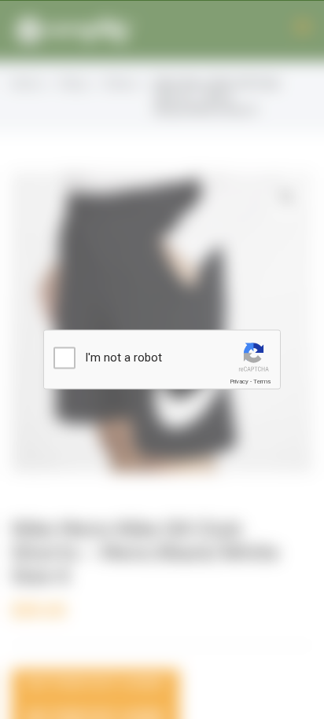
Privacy (239, 381)
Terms (262, 381)
